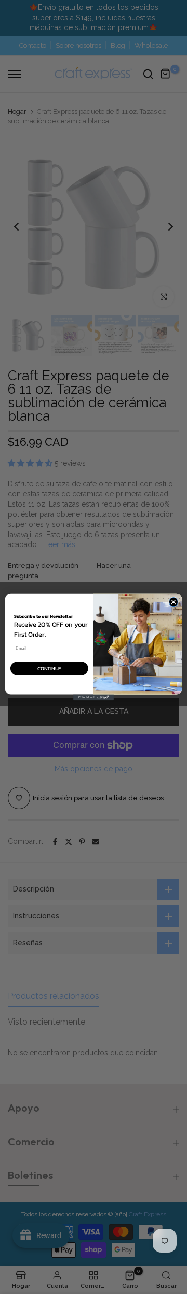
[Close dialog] (173, 602)
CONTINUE (49, 668)
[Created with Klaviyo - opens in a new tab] (93, 697)
